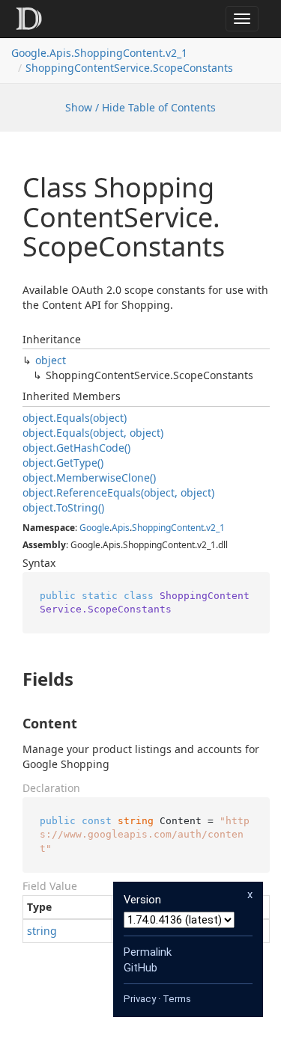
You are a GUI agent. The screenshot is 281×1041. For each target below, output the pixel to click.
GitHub (140, 967)
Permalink (148, 952)
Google (94, 527)
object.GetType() (62, 462)
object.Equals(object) (74, 418)
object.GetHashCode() (76, 447)
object (50, 360)
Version (142, 899)
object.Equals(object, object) (92, 433)
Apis (121, 527)
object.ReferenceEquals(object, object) (118, 492)
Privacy (140, 998)
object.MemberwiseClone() (89, 477)
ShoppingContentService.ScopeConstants (129, 68)
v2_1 (215, 527)
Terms (177, 998)
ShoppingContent (168, 527)
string (42, 931)
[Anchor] (10, 679)
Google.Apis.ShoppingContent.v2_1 (99, 53)
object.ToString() (63, 507)
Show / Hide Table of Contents (140, 107)
